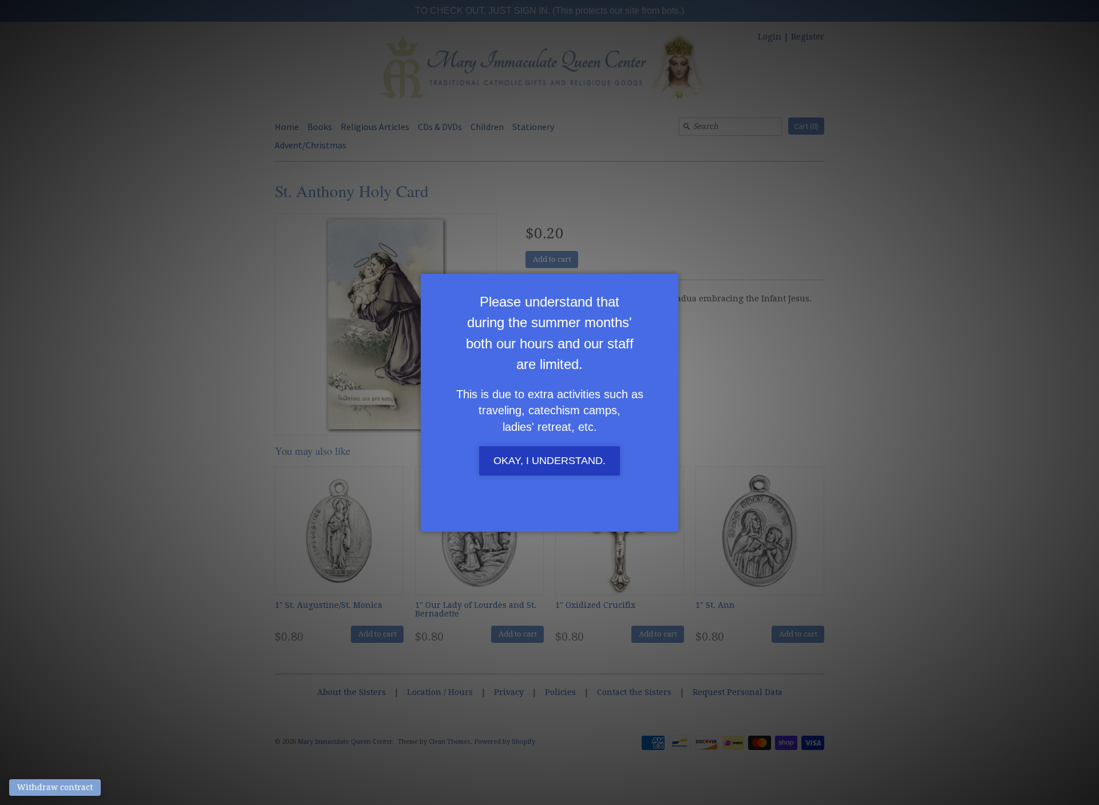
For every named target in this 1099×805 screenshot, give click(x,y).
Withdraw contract (55, 787)
